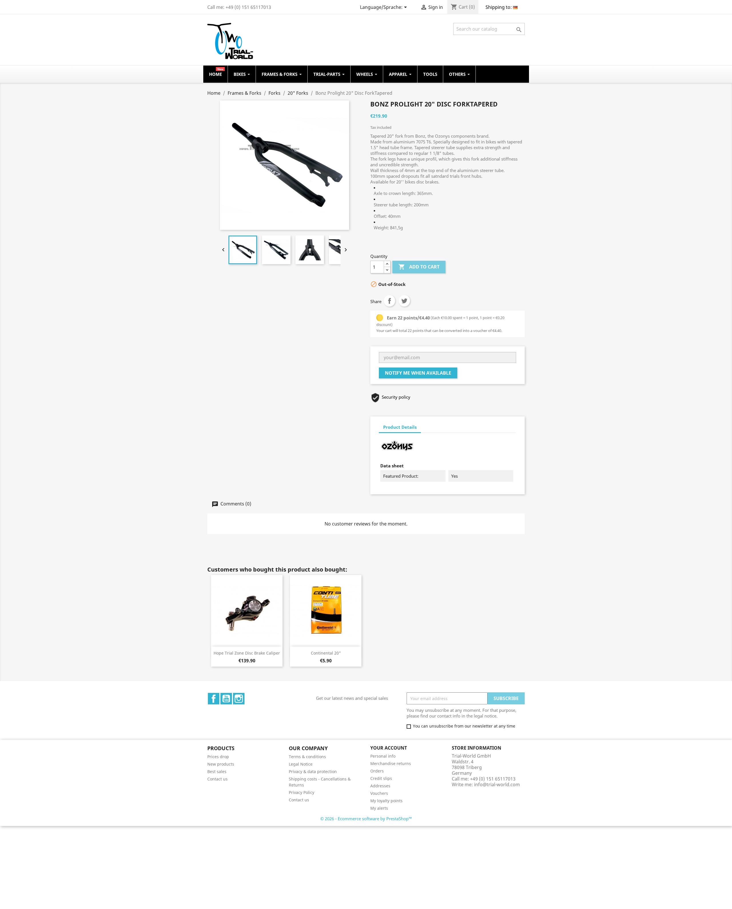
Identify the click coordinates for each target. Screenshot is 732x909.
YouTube (226, 698)
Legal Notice (301, 764)
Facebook (213, 698)
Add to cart (418, 266)
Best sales (216, 771)
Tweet (404, 301)
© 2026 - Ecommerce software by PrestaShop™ (366, 818)
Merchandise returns (390, 763)
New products (220, 764)
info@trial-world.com (497, 784)
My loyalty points (386, 800)
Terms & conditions (307, 756)
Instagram (238, 698)
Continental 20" (326, 653)
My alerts (379, 808)
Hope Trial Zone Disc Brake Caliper (247, 653)
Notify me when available (418, 373)
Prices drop (218, 756)
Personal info (382, 756)
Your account (388, 748)
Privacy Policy (301, 792)
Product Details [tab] (400, 427)
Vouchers (379, 793)
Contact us (217, 779)
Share (389, 301)
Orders (377, 771)
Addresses (380, 786)
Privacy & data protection (313, 771)
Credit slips (381, 778)
